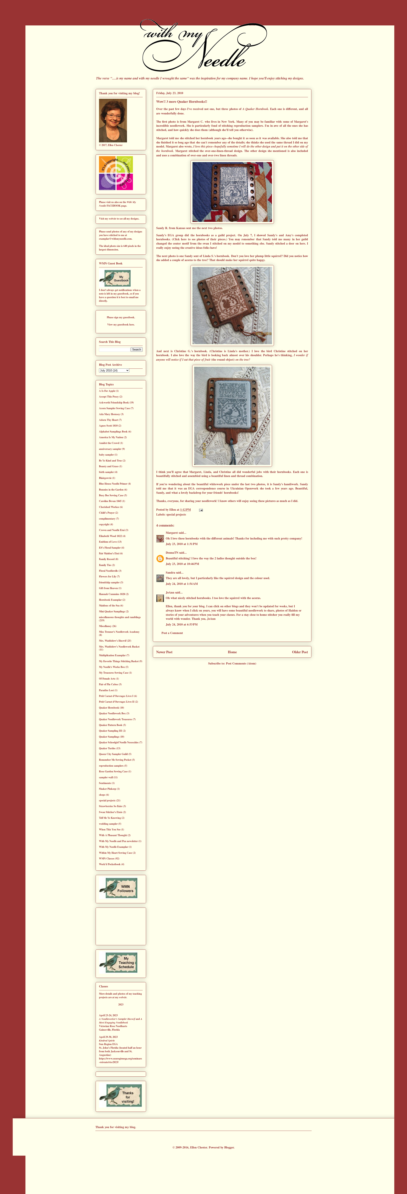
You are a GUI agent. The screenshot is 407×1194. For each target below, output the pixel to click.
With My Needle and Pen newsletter (118, 841)
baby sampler (106, 454)
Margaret (172, 532)
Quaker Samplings (109, 736)
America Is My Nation (111, 437)
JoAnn (170, 592)
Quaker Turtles (107, 748)
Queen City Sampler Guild (113, 754)
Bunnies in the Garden (111, 489)
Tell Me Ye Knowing (110, 818)
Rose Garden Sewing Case (113, 771)
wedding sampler (108, 824)
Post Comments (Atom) (241, 663)
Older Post (300, 652)
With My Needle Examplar (113, 847)
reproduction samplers (111, 765)
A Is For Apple (107, 391)
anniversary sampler (110, 449)
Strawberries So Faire (110, 806)
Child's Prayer (106, 512)
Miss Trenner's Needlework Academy (119, 632)
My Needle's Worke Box (112, 667)
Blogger (229, 1147)
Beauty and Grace (108, 466)
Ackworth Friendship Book (114, 402)
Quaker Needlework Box (112, 713)
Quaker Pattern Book (110, 725)
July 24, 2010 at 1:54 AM (182, 583)
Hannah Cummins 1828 (112, 594)
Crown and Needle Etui (112, 530)
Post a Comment (172, 633)
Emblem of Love (108, 541)
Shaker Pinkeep (107, 789)
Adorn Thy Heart (108, 420)
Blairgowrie (105, 478)
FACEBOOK (114, 205)
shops (102, 794)
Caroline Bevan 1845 (110, 501)
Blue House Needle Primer (113, 483)
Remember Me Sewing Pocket (115, 760)
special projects (176, 514)
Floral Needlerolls (108, 571)
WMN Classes (106, 858)
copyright (104, 524)
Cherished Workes (109, 507)
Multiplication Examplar (112, 655)
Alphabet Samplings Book (113, 431)
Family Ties (105, 565)
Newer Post (164, 652)
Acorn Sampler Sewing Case (114, 408)
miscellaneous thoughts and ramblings (120, 617)
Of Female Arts (107, 678)
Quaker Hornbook (109, 707)
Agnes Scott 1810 (108, 425)
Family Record (107, 559)
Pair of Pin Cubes (108, 684)
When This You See (109, 829)
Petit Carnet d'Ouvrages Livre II (116, 701)
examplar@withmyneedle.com (115, 238)
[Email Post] (200, 509)
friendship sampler (109, 582)
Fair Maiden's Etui (109, 553)
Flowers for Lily (107, 576)
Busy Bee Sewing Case (111, 495)
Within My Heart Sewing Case (115, 853)
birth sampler (106, 472)
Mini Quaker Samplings (112, 611)
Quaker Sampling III (110, 731)
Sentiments (105, 783)
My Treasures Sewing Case (113, 672)
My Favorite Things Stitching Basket (119, 661)
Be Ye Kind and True (110, 460)
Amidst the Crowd (109, 443)
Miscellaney (105, 626)
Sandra (170, 572)
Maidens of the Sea (109, 605)
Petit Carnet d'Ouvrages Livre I (116, 696)
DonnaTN (172, 552)
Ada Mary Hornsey (109, 414)
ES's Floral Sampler (110, 547)
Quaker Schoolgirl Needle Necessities (119, 742)
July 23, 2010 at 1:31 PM (182, 544)
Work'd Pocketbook (110, 864)
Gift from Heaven (108, 588)
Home (232, 652)
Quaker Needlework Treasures (115, 719)
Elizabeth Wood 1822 (110, 536)
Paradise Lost (106, 690)
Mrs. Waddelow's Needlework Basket (119, 646)
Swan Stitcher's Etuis (110, 812)
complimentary (107, 518)
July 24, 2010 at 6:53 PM (182, 624)
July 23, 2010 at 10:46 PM (182, 564)
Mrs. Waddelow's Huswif (112, 640)
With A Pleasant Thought (113, 835)
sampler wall (106, 777)
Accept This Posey (109, 396)
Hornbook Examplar (110, 600)
